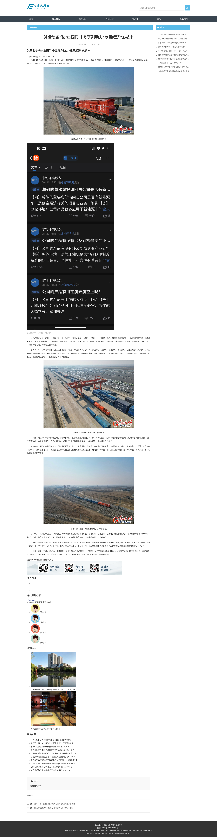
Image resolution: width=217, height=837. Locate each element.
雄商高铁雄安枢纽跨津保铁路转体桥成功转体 (175, 55)
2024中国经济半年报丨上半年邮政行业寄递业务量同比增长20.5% (182, 35)
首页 (31, 19)
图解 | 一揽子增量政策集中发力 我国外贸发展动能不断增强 (54, 804)
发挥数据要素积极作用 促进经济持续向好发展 (175, 59)
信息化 (135, 19)
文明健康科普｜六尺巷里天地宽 (170, 63)
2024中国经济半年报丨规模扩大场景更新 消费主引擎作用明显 (181, 67)
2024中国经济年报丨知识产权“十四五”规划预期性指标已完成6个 (182, 51)
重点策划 (184, 19)
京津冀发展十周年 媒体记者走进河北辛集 (173, 71)
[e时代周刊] (39, 6)
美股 (159, 19)
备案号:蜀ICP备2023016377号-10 (108, 828)
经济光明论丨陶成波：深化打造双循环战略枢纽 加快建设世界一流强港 (184, 39)
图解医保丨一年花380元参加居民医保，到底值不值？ (178, 43)
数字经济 (83, 19)
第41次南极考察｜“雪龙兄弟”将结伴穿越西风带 (175, 47)
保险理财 (109, 19)
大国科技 (56, 19)
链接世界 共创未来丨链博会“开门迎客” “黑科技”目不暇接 (53, 808)
